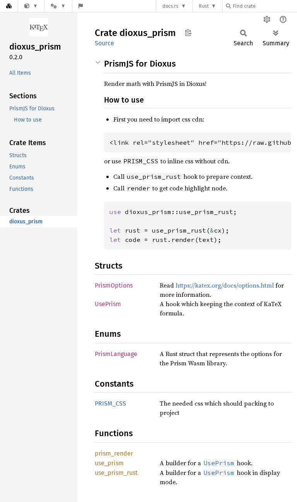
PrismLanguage (116, 354)
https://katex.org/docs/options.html (225, 285)
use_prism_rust (116, 472)
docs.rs (170, 6)
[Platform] (58, 6)
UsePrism (108, 304)
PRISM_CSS (110, 403)
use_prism (109, 463)
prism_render (114, 453)
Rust (204, 6)
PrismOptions (114, 285)
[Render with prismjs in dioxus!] (31, 6)
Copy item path (188, 32)
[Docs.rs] (9, 6)
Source (104, 43)
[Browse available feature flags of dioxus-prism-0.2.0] (80, 6)
